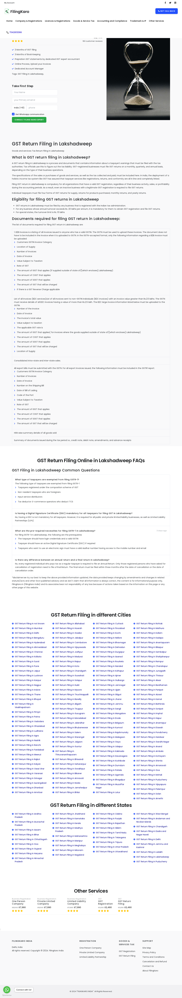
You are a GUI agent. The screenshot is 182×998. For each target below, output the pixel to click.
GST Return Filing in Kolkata (28, 656)
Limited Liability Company (76, 902)
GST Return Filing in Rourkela (110, 661)
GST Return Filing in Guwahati (69, 675)
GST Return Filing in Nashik (27, 740)
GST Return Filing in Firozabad (110, 628)
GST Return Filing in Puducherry (151, 779)
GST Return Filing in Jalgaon (68, 741)
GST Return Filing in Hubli (67, 685)
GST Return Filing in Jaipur (27, 670)
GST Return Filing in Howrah (68, 628)
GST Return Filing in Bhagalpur (110, 779)
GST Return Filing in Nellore (109, 637)
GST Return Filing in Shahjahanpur (152, 656)
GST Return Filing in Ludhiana (29, 731)
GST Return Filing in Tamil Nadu (111, 832)
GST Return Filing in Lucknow (29, 675)
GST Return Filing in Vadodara (29, 721)
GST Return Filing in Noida (67, 783)
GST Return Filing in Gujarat (28, 848)
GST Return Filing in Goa (148, 770)
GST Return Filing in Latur (108, 792)
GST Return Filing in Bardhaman (151, 685)
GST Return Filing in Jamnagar (110, 685)
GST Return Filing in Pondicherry (151, 732)
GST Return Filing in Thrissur (149, 675)
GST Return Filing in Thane (28, 694)
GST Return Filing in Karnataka (70, 818)
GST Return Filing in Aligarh (68, 703)
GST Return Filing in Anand (149, 746)
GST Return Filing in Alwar (148, 680)
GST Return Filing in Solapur (68, 680)
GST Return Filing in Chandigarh (70, 670)
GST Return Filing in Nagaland (69, 854)
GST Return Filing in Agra (27, 735)
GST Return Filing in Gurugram (70, 713)
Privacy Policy (149, 952)
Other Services (156, 21)
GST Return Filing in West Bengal (152, 813)
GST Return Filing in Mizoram (69, 850)
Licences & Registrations (57, 21)
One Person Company (18, 902)
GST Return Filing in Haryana (28, 853)
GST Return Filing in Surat (27, 661)
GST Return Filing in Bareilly (68, 699)
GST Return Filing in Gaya (108, 741)
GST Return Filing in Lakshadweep (152, 856)
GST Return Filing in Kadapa (149, 637)
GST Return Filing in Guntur (68, 746)
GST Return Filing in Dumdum (110, 765)
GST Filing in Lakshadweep (30, 73)
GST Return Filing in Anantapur (151, 722)
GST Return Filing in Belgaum (110, 722)
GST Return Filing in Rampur (150, 661)
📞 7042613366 (14, 32)
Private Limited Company (46, 902)
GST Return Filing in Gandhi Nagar (152, 741)
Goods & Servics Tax (83, 21)
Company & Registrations (28, 21)
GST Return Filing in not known (30, 623)
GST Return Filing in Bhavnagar (111, 642)
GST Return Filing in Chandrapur (152, 666)
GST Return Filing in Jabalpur (69, 637)
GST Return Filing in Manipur (69, 840)
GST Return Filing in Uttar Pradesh (112, 846)
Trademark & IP (138, 21)
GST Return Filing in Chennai (29, 651)
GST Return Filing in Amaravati (151, 765)
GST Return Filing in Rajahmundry (112, 732)
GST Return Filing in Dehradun (110, 647)
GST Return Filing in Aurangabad (30, 783)
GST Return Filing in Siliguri (108, 694)
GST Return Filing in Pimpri (27, 712)
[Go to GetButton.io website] (6, 995)
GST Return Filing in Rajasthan (110, 823)
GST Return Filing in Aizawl (149, 694)
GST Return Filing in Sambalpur (151, 651)
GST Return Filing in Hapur (149, 718)
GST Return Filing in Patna (27, 716)
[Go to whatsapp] (6, 989)
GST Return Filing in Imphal (149, 713)
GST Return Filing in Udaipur (109, 746)
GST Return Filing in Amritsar (29, 792)
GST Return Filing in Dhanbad (29, 787)
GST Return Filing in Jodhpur (69, 651)
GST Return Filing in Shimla (149, 760)
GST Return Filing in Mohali (149, 774)
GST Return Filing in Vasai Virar (29, 768)
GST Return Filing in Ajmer (108, 675)
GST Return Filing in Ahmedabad (30, 647)
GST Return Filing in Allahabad (69, 623)
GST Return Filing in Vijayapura (151, 784)
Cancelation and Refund (154, 961)
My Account (9, 3)
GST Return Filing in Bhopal (28, 699)
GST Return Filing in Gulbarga (110, 680)
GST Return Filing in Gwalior (68, 633)
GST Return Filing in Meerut (28, 754)
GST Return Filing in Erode (108, 718)
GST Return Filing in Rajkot (27, 759)
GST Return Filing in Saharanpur (70, 764)
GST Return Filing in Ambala (149, 751)
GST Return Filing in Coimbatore (71, 642)
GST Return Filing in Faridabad (29, 749)
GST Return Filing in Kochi (108, 633)
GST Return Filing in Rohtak (149, 623)
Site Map (146, 947)
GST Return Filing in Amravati (69, 778)
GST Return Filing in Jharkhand (70, 813)
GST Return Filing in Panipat (149, 689)
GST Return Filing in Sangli (108, 708)
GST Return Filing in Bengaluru (29, 637)
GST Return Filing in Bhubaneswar (71, 727)
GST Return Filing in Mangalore (111, 713)
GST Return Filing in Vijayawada (70, 647)
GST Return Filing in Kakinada (110, 751)
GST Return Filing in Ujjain (108, 689)
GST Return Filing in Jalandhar (69, 722)
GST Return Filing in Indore (27, 689)
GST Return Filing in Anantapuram (153, 642)
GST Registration (105, 902)
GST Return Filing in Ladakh (149, 852)
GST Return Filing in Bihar (27, 834)
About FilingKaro (150, 970)
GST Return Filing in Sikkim (108, 828)
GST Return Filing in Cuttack (109, 623)
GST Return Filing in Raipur (68, 661)
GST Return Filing (124, 902)
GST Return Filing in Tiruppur (69, 708)
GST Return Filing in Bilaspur (149, 647)
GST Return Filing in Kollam (149, 633)
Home (9, 21)
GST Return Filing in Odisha (109, 813)
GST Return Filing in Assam (28, 829)
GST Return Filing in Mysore (68, 689)
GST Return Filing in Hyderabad (30, 642)
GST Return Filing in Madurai (69, 656)
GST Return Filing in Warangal (69, 737)
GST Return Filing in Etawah (149, 727)
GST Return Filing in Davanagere (111, 756)
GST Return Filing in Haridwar (150, 737)
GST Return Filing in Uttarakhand (112, 851)
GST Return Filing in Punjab (109, 818)
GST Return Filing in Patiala (109, 770)
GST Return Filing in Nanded (109, 666)
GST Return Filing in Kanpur (28, 680)
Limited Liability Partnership (92, 957)
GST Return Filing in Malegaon (110, 737)
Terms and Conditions (153, 957)
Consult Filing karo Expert (29, 120)
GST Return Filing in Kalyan (28, 764)
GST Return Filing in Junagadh (151, 670)
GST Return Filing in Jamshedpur (71, 787)
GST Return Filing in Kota (67, 666)
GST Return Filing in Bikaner (68, 773)
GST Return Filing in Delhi (27, 633)
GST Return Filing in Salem (68, 732)
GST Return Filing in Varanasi (29, 773)
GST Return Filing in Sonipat (149, 708)
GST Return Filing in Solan (148, 793)
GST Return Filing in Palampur (150, 789)
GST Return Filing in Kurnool (109, 727)
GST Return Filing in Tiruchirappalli (71, 694)
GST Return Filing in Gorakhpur (70, 768)
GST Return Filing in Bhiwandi (69, 759)
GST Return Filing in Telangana (111, 837)
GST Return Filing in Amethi (149, 798)
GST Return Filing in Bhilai (67, 792)
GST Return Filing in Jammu (109, 703)
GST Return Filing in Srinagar (28, 778)
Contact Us (148, 966)
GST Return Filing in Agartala (110, 774)
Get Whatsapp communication (29, 114)
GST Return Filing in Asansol (109, 656)
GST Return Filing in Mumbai (28, 628)
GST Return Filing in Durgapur (110, 651)
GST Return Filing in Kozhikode (110, 760)
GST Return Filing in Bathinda (150, 703)
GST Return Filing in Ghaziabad (30, 726)
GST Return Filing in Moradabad (70, 718)
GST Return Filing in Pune (27, 666)
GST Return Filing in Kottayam (151, 756)
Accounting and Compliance (112, 21)
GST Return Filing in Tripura (109, 842)
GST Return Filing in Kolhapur (110, 670)
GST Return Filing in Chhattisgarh (31, 839)
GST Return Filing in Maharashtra (71, 836)
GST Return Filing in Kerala (68, 823)
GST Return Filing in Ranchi (28, 745)
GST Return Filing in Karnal (149, 699)
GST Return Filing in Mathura (150, 628)
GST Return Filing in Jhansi (108, 699)
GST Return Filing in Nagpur (28, 685)
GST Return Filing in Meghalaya (70, 845)
